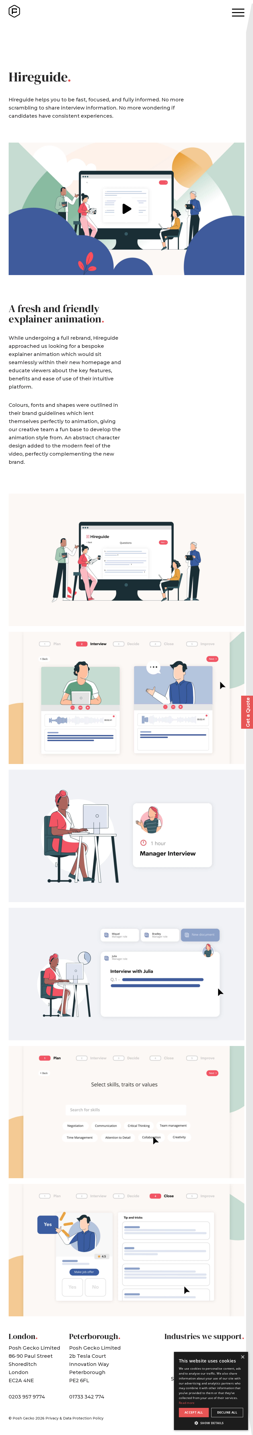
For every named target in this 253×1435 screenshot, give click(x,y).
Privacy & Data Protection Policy (74, 1418)
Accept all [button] (194, 1412)
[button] (211, 1422)
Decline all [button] (227, 1412)
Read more (187, 1403)
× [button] (242, 1357)
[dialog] (211, 1391)
